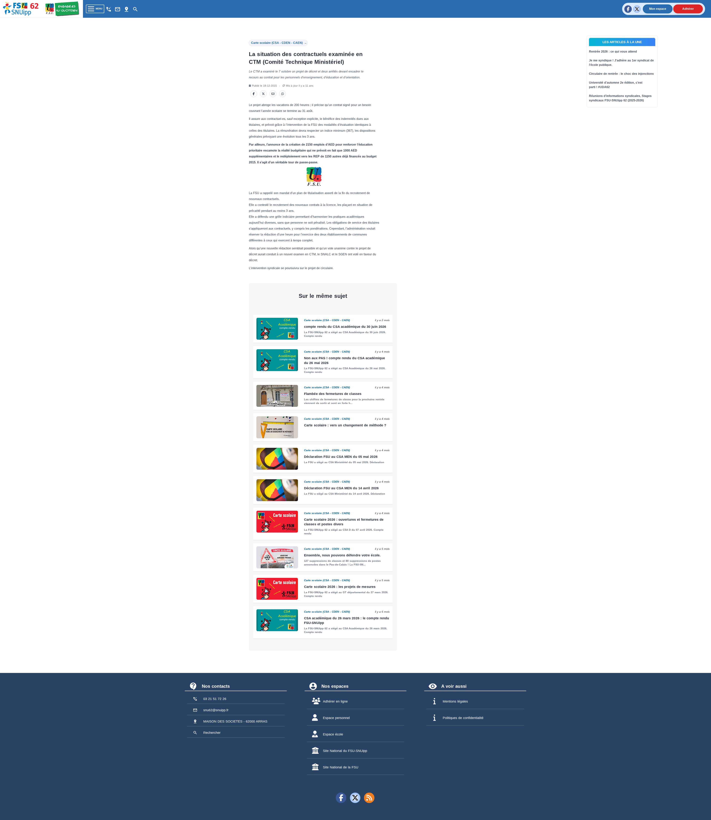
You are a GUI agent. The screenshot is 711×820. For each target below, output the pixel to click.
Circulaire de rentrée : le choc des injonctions (621, 73)
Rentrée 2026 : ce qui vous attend (613, 51)
